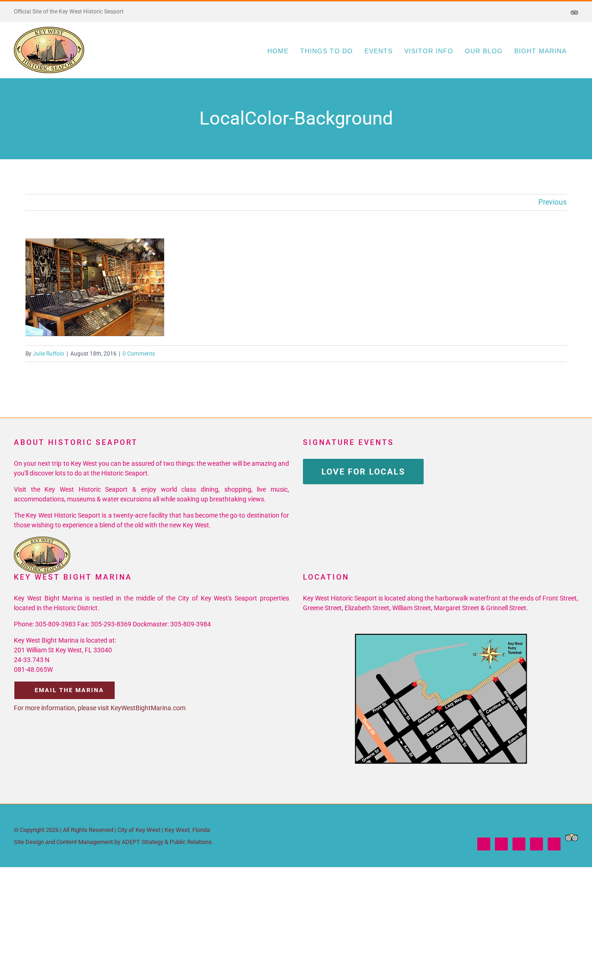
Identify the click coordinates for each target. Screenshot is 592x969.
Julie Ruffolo (48, 353)
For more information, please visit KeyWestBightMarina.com (99, 708)
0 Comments (139, 353)
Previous (552, 202)
